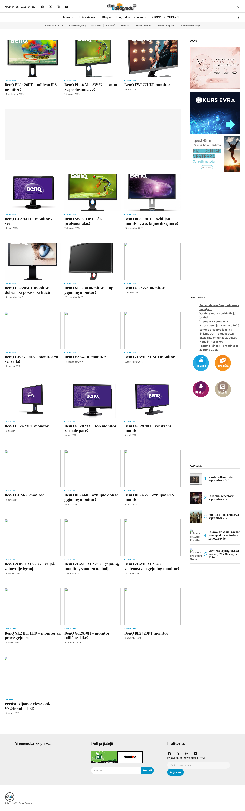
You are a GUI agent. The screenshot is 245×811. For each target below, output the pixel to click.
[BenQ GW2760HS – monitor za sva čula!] (33, 330)
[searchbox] (116, 770)
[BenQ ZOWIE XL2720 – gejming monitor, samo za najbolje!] (92, 537)
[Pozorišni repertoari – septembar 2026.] (196, 498)
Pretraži (147, 770)
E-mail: (201, 758)
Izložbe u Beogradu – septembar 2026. (221, 478)
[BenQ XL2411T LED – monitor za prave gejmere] (33, 606)
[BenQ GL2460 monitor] (33, 468)
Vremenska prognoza (213, 321)
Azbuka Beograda (166, 25)
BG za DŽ (110, 25)
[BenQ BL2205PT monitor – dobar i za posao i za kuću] (33, 261)
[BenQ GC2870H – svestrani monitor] (152, 399)
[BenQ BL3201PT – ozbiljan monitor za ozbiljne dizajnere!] (152, 192)
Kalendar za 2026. (54, 25)
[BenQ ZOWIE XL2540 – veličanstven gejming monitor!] (152, 537)
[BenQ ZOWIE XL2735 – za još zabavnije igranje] (33, 537)
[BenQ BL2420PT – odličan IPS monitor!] (33, 58)
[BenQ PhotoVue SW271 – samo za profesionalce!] (92, 58)
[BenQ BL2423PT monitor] (33, 399)
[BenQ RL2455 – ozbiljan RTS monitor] (152, 468)
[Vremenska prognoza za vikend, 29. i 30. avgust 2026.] (196, 554)
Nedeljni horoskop (211, 341)
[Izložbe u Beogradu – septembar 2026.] (196, 479)
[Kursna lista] (215, 67)
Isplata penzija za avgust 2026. (219, 325)
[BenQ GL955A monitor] (152, 261)
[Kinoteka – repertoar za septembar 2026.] (196, 516)
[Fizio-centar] (215, 154)
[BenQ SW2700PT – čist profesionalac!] (92, 192)
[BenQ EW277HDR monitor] (152, 58)
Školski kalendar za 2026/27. (218, 337)
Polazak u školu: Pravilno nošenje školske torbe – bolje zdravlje (224, 535)
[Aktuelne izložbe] (223, 389)
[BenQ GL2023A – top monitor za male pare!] (92, 399)
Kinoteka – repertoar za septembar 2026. (223, 516)
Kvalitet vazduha (144, 25)
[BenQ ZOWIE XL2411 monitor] (152, 330)
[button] (237, 7)
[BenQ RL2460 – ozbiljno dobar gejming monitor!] (92, 468)
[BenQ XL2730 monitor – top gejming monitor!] (92, 261)
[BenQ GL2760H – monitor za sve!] (33, 192)
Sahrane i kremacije (190, 25)
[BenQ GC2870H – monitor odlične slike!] (92, 606)
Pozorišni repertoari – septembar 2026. (222, 497)
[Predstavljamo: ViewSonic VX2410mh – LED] (34, 676)
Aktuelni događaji (77, 25)
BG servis (96, 25)
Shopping (10, 699)
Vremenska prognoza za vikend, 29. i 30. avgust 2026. (223, 554)
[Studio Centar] (104, 757)
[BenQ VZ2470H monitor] (92, 330)
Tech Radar (11, 80)
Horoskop (125, 25)
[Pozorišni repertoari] (223, 362)
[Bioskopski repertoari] (201, 362)
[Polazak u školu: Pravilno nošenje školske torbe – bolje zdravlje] (196, 535)
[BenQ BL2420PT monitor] (152, 606)
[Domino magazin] (130, 757)
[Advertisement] (57, 134)
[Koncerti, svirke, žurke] (201, 389)
